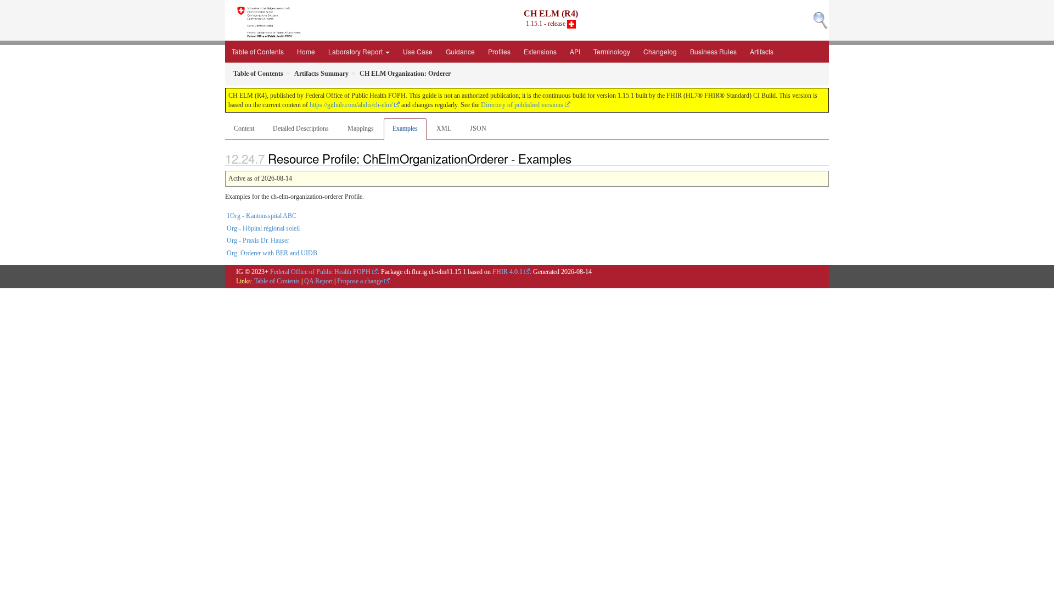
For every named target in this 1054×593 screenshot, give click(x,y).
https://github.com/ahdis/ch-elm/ (351, 105)
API (575, 51)
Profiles (499, 51)
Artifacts (761, 51)
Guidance (460, 51)
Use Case (418, 51)
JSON (478, 128)
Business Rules (713, 51)
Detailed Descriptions (301, 128)
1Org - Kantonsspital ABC (261, 216)
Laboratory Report (356, 51)
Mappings (360, 128)
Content (244, 128)
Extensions (540, 51)
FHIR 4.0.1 (507, 272)
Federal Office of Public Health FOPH (320, 272)
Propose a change (360, 281)
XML (443, 128)
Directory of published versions (522, 105)
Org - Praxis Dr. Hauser (258, 240)
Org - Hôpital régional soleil (263, 228)
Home (306, 51)
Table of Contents (258, 51)
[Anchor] (577, 158)
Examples (405, 128)
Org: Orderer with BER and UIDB (272, 253)
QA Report (318, 281)
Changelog (660, 51)
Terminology (611, 51)
